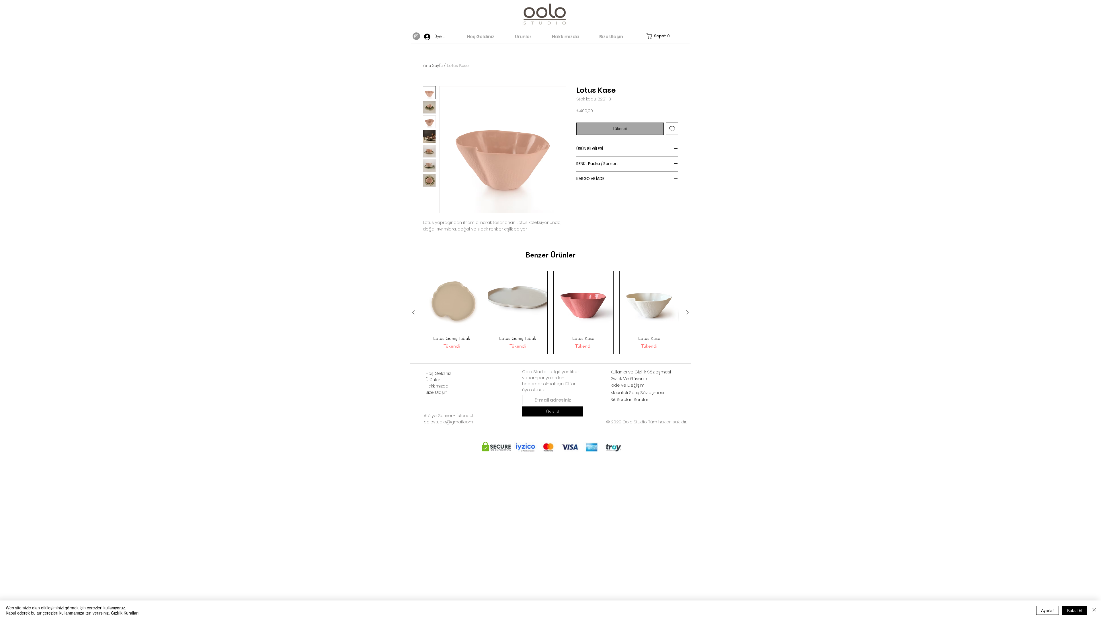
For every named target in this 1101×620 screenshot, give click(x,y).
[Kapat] (1094, 610)
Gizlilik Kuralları (124, 613)
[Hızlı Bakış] (452, 301)
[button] (658, 36)
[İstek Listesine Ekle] (672, 129)
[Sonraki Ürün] (687, 312)
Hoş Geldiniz (438, 373)
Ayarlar (1047, 610)
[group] (550, 312)
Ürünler (432, 380)
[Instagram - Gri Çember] (416, 36)
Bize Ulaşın (436, 392)
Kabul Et (1074, 610)
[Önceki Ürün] (413, 312)
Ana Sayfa (433, 65)
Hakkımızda (436, 386)
